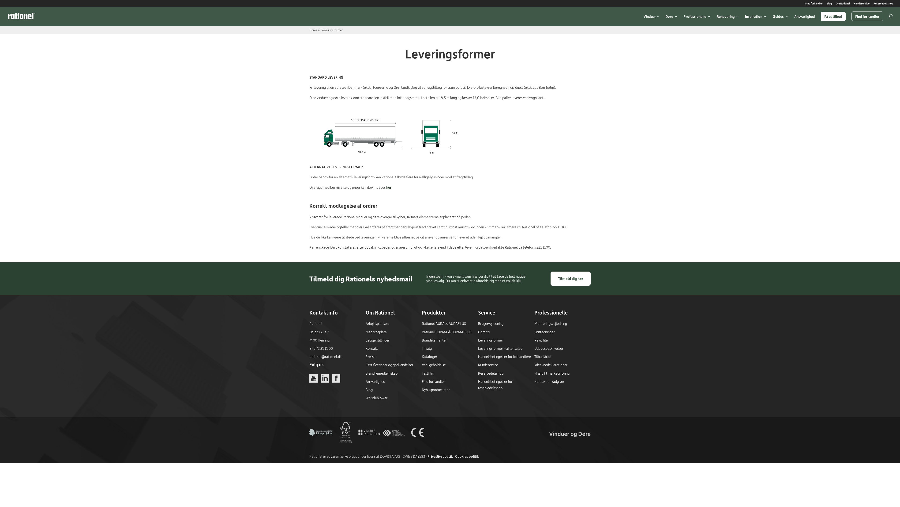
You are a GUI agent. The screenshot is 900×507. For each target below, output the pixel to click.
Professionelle (695, 16)
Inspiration (753, 16)
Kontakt (372, 348)
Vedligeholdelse (434, 364)
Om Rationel (843, 3)
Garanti (484, 332)
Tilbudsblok (542, 356)
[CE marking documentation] (417, 442)
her (388, 187)
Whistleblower (376, 398)
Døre (669, 16)
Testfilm (428, 373)
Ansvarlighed (804, 16)
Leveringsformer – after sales (500, 348)
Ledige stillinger (377, 340)
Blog (829, 3)
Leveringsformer (490, 340)
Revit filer (541, 340)
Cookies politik (467, 456)
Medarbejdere (376, 332)
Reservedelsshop (883, 3)
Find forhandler (814, 3)
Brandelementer (434, 340)
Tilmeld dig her (570, 278)
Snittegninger (544, 332)
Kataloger (429, 356)
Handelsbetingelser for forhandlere (504, 356)
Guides (778, 16)
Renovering (726, 16)
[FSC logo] (345, 442)
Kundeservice (862, 3)
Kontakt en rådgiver (549, 381)
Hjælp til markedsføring (552, 373)
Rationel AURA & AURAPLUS (444, 323)
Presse (370, 356)
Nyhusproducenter (436, 389)
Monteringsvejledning (550, 323)
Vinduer (650, 16)
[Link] (21, 16)
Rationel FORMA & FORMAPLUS (447, 332)
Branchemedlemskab (382, 373)
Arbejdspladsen (377, 323)
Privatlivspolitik (440, 456)
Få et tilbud (833, 16)
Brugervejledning (490, 323)
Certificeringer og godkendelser (389, 364)
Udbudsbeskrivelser (548, 348)
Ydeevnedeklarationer (550, 364)
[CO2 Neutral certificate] (321, 442)
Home (313, 30)
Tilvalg (427, 348)
